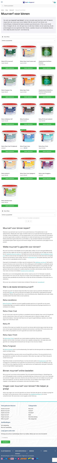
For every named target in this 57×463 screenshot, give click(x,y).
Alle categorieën (33, 419)
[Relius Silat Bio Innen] (9, 190)
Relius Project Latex (25, 146)
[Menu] (3, 2)
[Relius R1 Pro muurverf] (9, 51)
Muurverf (12, 10)
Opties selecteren (10, 68)
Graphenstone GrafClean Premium (45, 62)
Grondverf (31, 412)
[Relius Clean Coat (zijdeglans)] (28, 163)
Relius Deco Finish (43, 146)
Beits (30, 414)
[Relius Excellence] (28, 109)
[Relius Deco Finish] (47, 136)
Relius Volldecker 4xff (6, 119)
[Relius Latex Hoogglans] (47, 163)
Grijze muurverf (5, 414)
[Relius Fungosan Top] (9, 80)
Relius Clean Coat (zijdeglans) (27, 173)
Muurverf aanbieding (6, 427)
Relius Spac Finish (24, 90)
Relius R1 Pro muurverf (7, 61)
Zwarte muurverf (5, 412)
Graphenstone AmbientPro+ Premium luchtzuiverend (46, 90)
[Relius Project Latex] (28, 136)
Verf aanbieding (5, 425)
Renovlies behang (33, 416)
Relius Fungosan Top (6, 90)
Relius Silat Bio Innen (6, 200)
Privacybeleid (18, 455)
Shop (6, 10)
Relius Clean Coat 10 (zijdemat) (9, 146)
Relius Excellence (24, 119)
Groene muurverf (5, 408)
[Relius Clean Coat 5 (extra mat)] (28, 51)
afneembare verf (32, 257)
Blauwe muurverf (5, 410)
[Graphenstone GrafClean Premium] (47, 51)
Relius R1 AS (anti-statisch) (45, 119)
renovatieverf (41, 282)
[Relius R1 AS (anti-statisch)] (47, 109)
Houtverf (31, 410)
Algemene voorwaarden (28, 455)
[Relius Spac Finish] (28, 80)
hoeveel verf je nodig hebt (27, 270)
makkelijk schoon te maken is (13, 254)
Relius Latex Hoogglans (44, 173)
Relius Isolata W (5, 173)
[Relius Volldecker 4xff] (9, 109)
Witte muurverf (5, 419)
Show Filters (6, 36)
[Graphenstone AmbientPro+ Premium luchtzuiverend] (47, 80)
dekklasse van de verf (40, 262)
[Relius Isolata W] (9, 163)
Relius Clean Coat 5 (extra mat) (28, 61)
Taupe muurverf (5, 416)
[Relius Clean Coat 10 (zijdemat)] (9, 136)
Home (2, 10)
